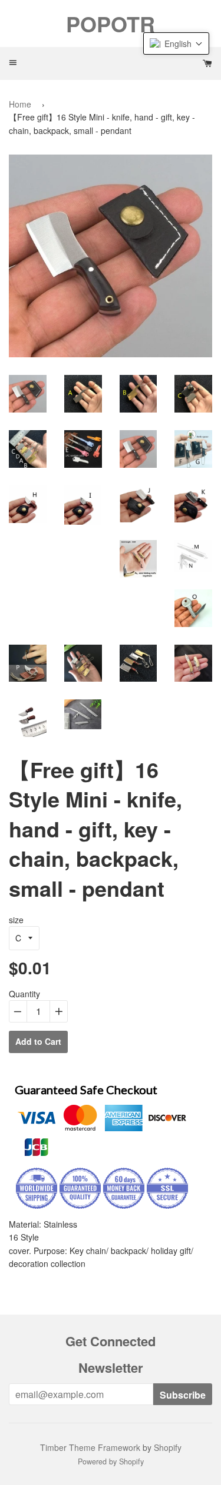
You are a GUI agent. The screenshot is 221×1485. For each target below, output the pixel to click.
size (16, 920)
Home (20, 104)
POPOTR (110, 23)
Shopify (168, 1447)
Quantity (24, 994)
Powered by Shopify (111, 1461)
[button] (176, 43)
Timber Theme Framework (90, 1447)
